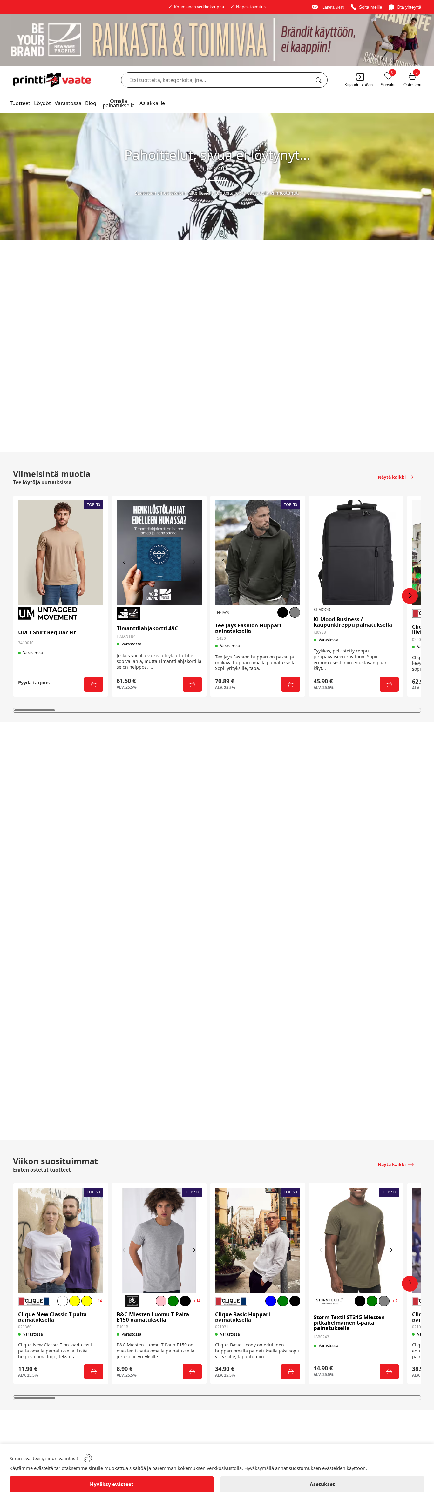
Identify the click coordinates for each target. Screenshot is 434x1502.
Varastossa (68, 103)
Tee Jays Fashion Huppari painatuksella (248, 628)
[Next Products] (410, 596)
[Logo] (52, 80)
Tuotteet (20, 103)
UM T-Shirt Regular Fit (47, 632)
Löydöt (42, 103)
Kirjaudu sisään (358, 85)
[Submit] (93, 684)
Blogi (91, 103)
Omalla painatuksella (119, 103)
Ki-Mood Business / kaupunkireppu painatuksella (353, 622)
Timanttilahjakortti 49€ (147, 628)
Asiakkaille (152, 103)
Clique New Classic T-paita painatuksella (52, 1317)
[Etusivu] (209, 168)
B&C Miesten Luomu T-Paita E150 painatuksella (153, 1317)
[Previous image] (124, 562)
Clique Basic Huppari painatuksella (242, 1317)
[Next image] (193, 562)
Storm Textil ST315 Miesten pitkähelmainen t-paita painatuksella (349, 1323)
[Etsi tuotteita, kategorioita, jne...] (318, 80)
